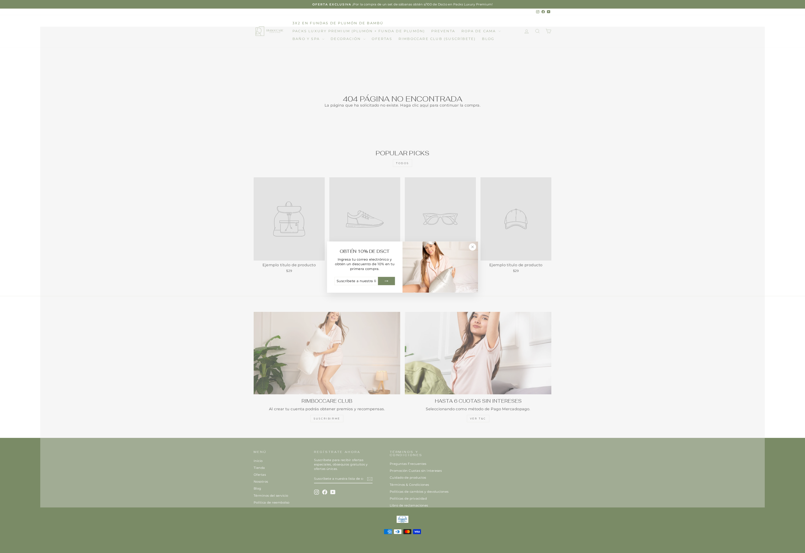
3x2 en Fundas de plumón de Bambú (337, 23)
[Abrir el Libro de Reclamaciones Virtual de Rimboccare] (402, 519)
